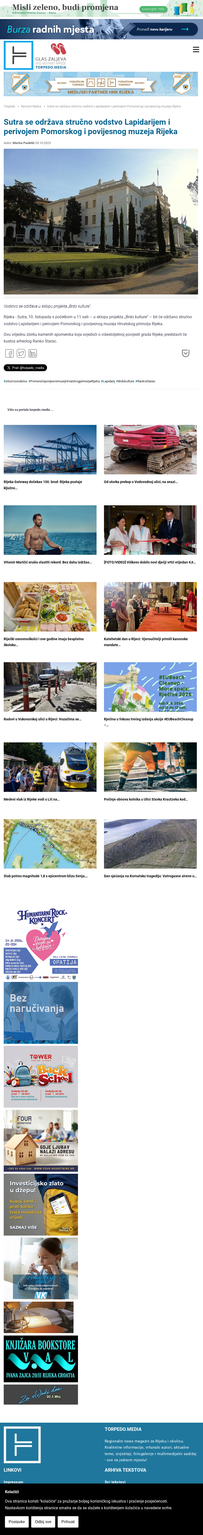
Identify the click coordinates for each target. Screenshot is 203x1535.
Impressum (14, 1482)
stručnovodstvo (16, 381)
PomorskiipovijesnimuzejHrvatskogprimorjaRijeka (65, 381)
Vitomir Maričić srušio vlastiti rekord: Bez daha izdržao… (48, 562)
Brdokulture (126, 381)
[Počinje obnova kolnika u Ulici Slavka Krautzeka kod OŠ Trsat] (150, 768)
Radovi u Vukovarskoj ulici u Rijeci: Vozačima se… (42, 719)
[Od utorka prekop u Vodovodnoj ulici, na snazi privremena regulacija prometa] (150, 451)
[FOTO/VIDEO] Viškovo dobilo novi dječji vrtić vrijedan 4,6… (150, 562)
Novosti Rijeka (31, 106)
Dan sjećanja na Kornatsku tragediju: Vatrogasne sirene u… (150, 876)
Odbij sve (43, 1522)
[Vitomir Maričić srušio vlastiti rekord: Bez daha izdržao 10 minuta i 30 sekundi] (50, 536)
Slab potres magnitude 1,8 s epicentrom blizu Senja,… (46, 876)
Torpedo (9, 106)
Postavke (17, 1522)
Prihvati (68, 1522)
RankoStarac (146, 381)
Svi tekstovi (115, 1482)
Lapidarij (109, 381)
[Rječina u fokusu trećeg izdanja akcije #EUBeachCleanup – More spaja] (150, 699)
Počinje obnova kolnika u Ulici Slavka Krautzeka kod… (146, 799)
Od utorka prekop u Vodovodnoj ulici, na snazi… (141, 482)
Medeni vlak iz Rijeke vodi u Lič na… (32, 799)
